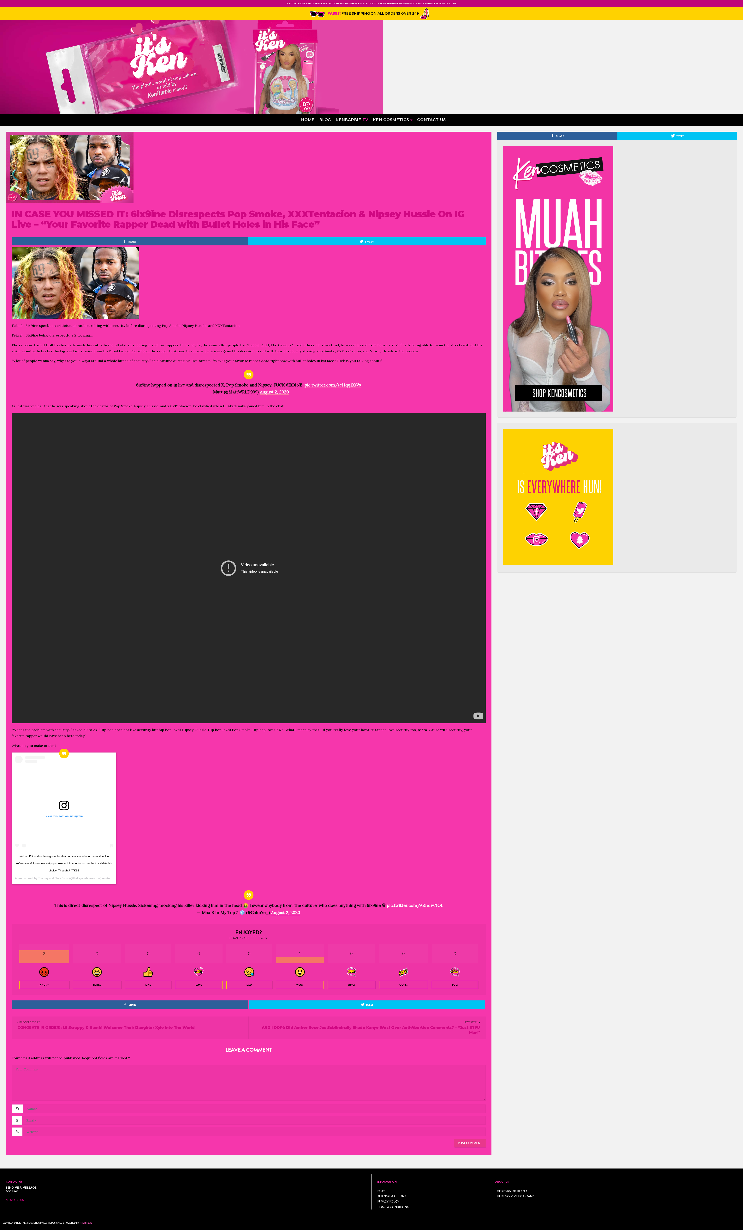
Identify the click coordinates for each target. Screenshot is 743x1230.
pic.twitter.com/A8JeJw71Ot (415, 905)
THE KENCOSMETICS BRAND (514, 1196)
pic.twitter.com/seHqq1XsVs (333, 385)
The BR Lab (86, 1223)
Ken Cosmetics (391, 119)
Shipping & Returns (391, 1196)
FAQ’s (381, 1191)
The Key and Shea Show (53, 878)
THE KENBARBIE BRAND (511, 1191)
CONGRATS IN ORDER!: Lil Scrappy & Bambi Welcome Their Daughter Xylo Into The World (105, 1027)
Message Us (15, 1200)
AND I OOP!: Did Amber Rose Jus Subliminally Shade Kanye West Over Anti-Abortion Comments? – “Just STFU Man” (371, 1030)
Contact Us (431, 119)
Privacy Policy (388, 1201)
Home (308, 119)
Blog (325, 119)
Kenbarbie (352, 119)
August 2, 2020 (274, 392)
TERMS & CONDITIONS (393, 1207)
